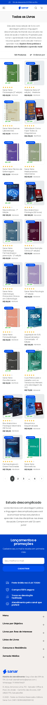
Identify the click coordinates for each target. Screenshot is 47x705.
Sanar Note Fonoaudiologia (9, 335)
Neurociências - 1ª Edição (10, 211)
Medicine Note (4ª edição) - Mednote (32, 91)
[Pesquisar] (36, 8)
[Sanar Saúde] (23, 7)
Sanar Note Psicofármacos (9, 379)
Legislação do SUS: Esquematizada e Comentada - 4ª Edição (32, 338)
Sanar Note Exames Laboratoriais (11, 129)
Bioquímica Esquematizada (31, 424)
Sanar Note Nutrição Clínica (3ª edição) (33, 249)
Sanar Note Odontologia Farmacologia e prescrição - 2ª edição (12, 252)
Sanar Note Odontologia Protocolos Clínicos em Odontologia (11, 295)
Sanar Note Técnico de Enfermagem (12, 170)
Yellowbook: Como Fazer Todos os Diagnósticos (32, 130)
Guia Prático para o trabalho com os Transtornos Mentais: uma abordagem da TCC (33, 383)
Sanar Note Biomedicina (30, 465)
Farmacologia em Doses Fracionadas (11, 465)
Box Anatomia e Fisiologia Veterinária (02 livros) (12, 425)
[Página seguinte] (42, 478)
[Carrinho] (41, 8)
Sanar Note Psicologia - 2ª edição (34, 292)
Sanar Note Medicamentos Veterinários (30, 171)
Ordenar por (39, 55)
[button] (3, 8)
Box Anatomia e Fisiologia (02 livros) (33, 211)
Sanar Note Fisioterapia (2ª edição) (12, 91)
